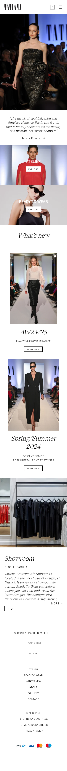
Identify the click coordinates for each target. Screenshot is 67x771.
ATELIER (33, 669)
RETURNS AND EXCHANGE (33, 718)
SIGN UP (33, 653)
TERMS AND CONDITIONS (33, 724)
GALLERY (33, 693)
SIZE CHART (33, 713)
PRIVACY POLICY (33, 730)
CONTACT (33, 699)
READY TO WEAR (33, 675)
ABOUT (33, 687)
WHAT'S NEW (33, 681)
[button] (59, 7)
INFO (10, 608)
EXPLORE (33, 169)
